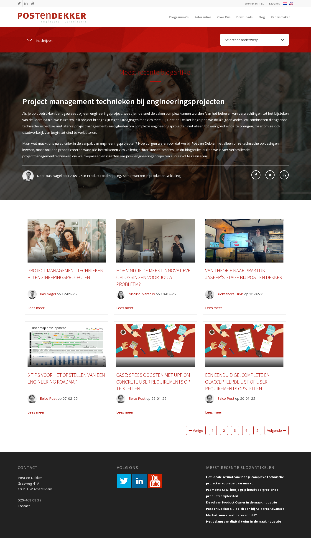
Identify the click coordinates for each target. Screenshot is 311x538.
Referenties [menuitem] (202, 17)
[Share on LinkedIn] (284, 174)
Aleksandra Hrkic (230, 294)
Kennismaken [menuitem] (280, 17)
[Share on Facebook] (255, 174)
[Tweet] (270, 174)
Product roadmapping (104, 175)
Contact (24, 505)
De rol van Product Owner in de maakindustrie (241, 502)
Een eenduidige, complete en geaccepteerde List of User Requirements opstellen (237, 382)
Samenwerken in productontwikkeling (152, 175)
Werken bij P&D (254, 3)
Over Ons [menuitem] (223, 17)
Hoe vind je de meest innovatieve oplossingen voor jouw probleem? (153, 277)
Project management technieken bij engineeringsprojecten (123, 102)
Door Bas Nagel (49, 175)
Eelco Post (48, 398)
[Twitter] (19, 3)
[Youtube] (32, 3)
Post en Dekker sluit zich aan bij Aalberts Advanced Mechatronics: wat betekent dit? (245, 512)
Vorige (197, 430)
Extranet (274, 3)
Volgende (275, 430)
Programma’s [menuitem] (179, 17)
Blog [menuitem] (261, 17)
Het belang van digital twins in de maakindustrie (243, 521)
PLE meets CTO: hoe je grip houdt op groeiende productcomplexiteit (242, 493)
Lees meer (36, 307)
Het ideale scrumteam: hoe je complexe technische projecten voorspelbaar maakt (245, 480)
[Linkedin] (26, 3)
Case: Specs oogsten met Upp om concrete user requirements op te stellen (153, 382)
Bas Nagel (47, 294)
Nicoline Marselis (141, 294)
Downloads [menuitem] (244, 17)
